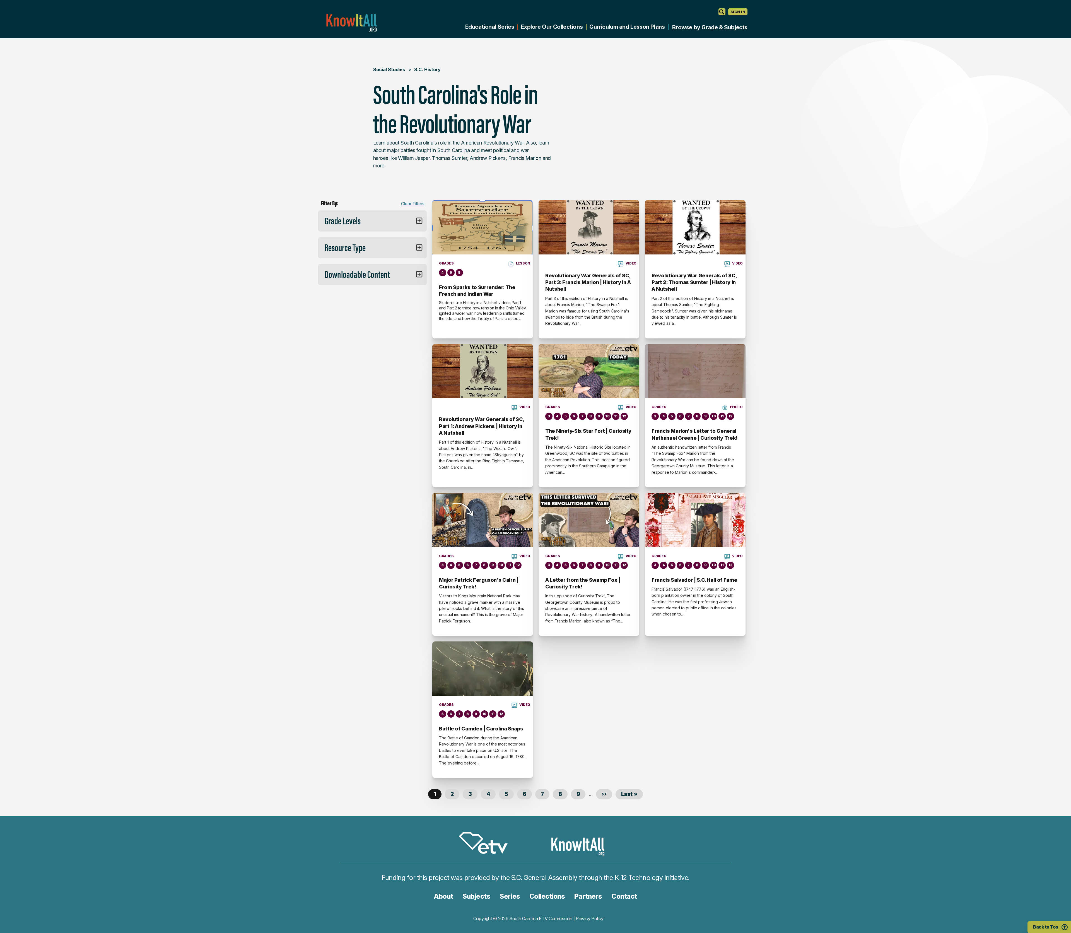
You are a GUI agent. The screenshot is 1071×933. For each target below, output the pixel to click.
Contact (624, 896)
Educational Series (489, 26)
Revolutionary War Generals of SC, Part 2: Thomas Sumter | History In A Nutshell (694, 282)
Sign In (737, 12)
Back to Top (1045, 927)
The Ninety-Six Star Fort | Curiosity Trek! (588, 434)
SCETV (486, 844)
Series (510, 896)
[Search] (721, 11)
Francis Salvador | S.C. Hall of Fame (694, 580)
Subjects (476, 896)
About (443, 896)
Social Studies (389, 69)
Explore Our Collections (552, 26)
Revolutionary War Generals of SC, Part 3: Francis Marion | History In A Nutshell (588, 282)
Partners (588, 896)
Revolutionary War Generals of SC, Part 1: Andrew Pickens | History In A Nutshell (481, 426)
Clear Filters (412, 203)
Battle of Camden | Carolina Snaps (481, 729)
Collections (547, 896)
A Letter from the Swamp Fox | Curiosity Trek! (582, 583)
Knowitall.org (351, 23)
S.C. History (427, 69)
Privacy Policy (590, 918)
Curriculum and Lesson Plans (627, 26)
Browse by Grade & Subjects (709, 27)
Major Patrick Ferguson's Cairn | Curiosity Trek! (478, 583)
